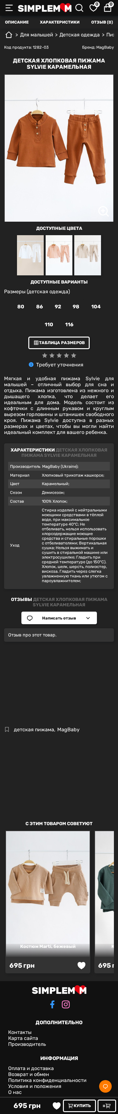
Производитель (27, 1044)
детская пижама (34, 730)
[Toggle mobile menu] (9, 8)
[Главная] (9, 37)
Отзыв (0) (102, 22)
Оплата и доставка (31, 1068)
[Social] (105, 1086)
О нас (15, 1092)
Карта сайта (23, 1038)
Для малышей (36, 35)
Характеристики (60, 22)
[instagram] (65, 1005)
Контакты (19, 1032)
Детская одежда (79, 35)
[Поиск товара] (79, 8)
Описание (17, 22)
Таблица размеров (62, 342)
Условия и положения (34, 1086)
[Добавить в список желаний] (56, 1106)
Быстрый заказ (107, 1106)
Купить (82, 1105)
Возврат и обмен (28, 1074)
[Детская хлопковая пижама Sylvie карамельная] (59, 155)
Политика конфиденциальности (47, 1080)
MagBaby (105, 47)
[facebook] (52, 1005)
